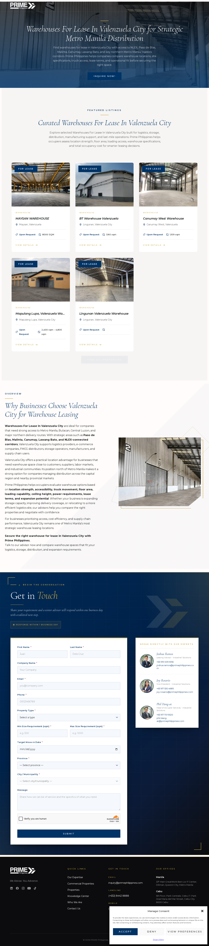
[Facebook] (17, 888)
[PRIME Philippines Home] (23, 6)
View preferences (185, 931)
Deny (151, 931)
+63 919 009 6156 (165, 662)
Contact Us (73, 908)
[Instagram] (23, 888)
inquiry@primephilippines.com (125, 882)
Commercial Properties (80, 883)
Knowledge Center (78, 896)
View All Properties (104, 359)
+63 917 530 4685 (165, 688)
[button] (202, 911)
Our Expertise (75, 877)
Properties (73, 889)
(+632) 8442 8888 (118, 895)
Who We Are (74, 902)
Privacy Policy (158, 939)
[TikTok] (35, 888)
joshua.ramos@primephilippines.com (175, 666)
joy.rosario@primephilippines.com (175, 692)
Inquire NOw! (104, 76)
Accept (125, 931)
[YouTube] (29, 888)
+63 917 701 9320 (165, 715)
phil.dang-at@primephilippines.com (170, 719)
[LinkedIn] (11, 888)
